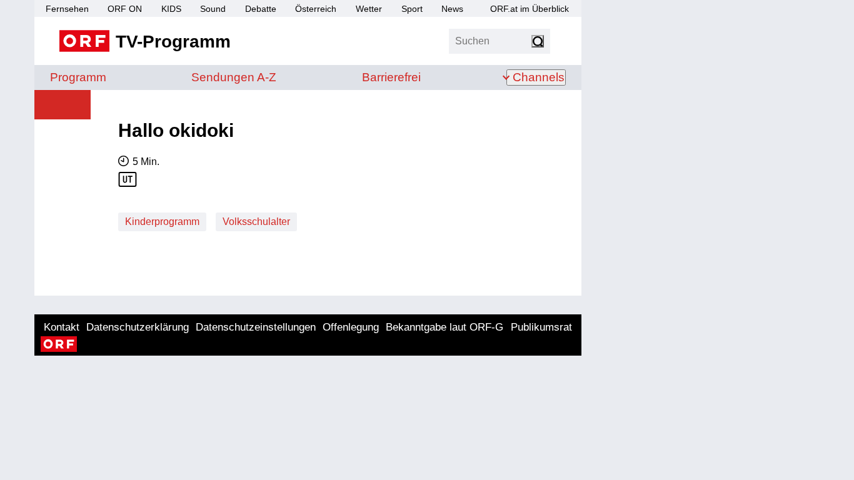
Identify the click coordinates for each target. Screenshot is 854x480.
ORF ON (125, 9)
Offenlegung (351, 327)
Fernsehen (67, 9)
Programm (78, 77)
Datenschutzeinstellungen (256, 327)
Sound (213, 9)
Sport (412, 9)
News (452, 9)
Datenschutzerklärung (137, 327)
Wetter (369, 9)
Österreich (315, 9)
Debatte (260, 9)
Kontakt (61, 327)
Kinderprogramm (162, 221)
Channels (539, 77)
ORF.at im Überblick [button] (529, 9)
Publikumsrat (541, 327)
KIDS (171, 9)
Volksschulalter (256, 221)
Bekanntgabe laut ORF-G (444, 327)
